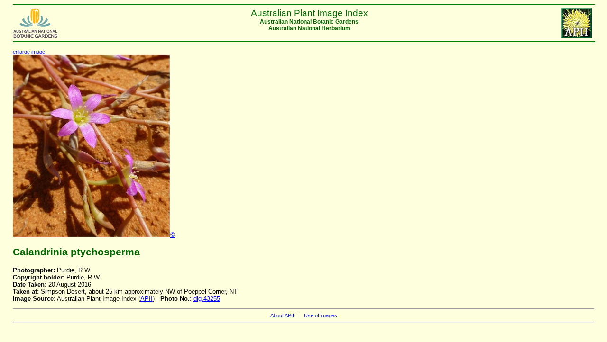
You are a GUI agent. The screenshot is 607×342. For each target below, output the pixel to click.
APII (146, 298)
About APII (282, 315)
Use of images (320, 315)
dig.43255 (206, 298)
